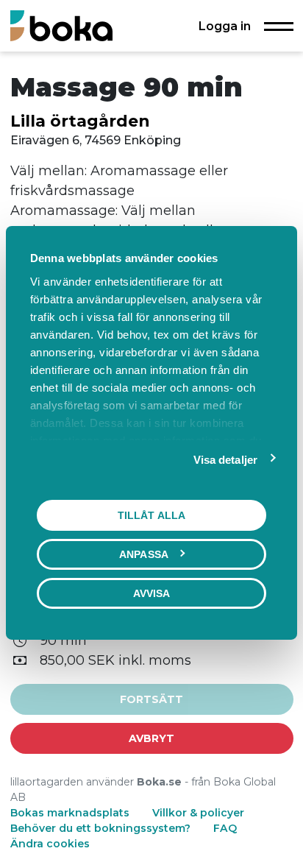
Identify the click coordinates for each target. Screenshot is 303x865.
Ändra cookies (50, 843)
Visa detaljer (225, 459)
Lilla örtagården (80, 120)
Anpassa (143, 553)
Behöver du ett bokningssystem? (100, 828)
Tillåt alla (151, 514)
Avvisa (152, 593)
